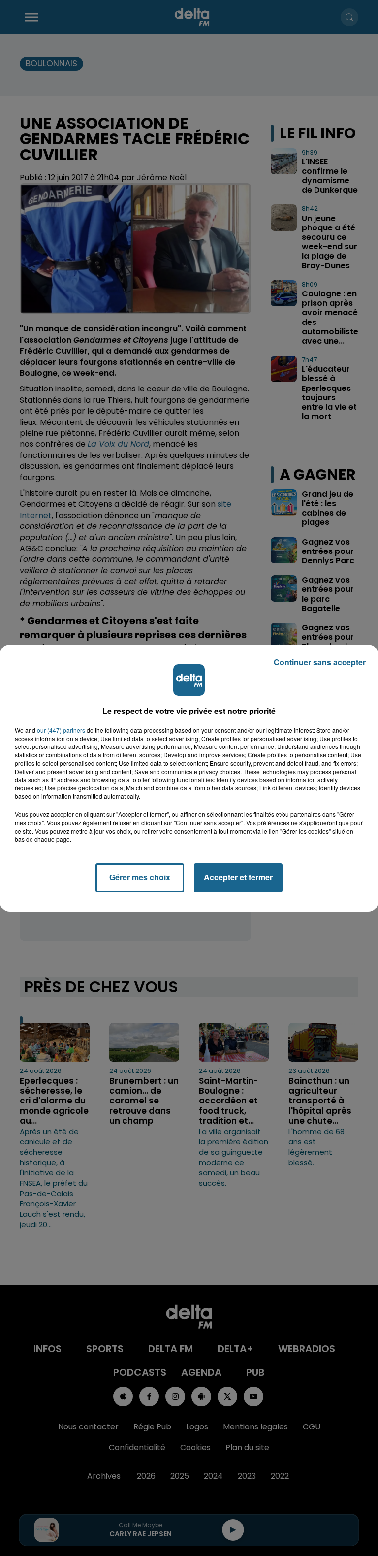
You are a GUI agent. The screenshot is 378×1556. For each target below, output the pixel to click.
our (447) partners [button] (61, 730)
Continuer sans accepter (320, 662)
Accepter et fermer (238, 877)
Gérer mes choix (139, 877)
